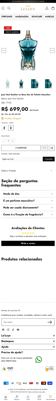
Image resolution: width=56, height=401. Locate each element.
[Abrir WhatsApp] (49, 394)
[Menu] (3, 8)
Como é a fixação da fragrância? (23, 214)
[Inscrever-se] (49, 322)
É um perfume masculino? (19, 201)
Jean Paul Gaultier (16, 98)
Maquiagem (22, 16)
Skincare (37, 16)
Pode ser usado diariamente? (21, 207)
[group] (7, 84)
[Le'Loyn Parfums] (28, 8)
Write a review (28, 243)
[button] (53, 8)
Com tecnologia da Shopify (37, 389)
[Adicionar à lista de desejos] (45, 148)
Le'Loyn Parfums (20, 389)
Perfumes (7, 16)
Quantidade (5, 136)
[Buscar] (9, 8)
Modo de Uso (11, 194)
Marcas (49, 16)
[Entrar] (47, 8)
